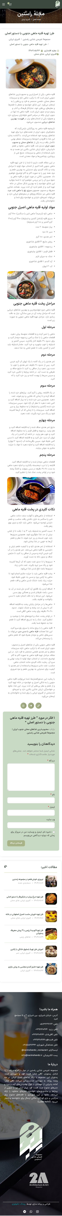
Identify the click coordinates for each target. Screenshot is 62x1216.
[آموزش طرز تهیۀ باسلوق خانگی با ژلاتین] (51, 951)
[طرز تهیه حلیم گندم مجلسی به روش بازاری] (51, 969)
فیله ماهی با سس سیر (28, 631)
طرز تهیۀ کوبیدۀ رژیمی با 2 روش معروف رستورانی (26, 932)
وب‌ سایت (50, 819)
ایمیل (51, 807)
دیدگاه (51, 761)
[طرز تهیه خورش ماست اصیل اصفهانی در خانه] (51, 916)
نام (52, 794)
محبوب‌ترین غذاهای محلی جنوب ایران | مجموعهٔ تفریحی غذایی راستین (33, 731)
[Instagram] (37, 1212)
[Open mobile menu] (3, 4)
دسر (17, 953)
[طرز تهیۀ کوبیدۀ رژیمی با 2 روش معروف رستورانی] (51, 933)
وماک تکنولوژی (18, 1204)
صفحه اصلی (37, 20)
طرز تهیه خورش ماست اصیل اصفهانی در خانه (24, 914)
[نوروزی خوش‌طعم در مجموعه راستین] (51, 881)
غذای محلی (39, 54)
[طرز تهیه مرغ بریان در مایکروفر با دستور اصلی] (51, 898)
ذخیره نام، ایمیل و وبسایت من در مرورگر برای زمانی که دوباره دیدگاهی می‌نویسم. (33, 833)
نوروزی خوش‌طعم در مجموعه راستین (27, 879)
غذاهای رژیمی (25, 937)
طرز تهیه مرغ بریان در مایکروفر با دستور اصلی (24, 896)
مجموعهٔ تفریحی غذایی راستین (36, 39)
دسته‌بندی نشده (24, 883)
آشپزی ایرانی (25, 19)
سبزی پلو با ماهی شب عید (20, 190)
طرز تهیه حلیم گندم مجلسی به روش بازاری (25, 966)
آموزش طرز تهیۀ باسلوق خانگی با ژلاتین (26, 949)
